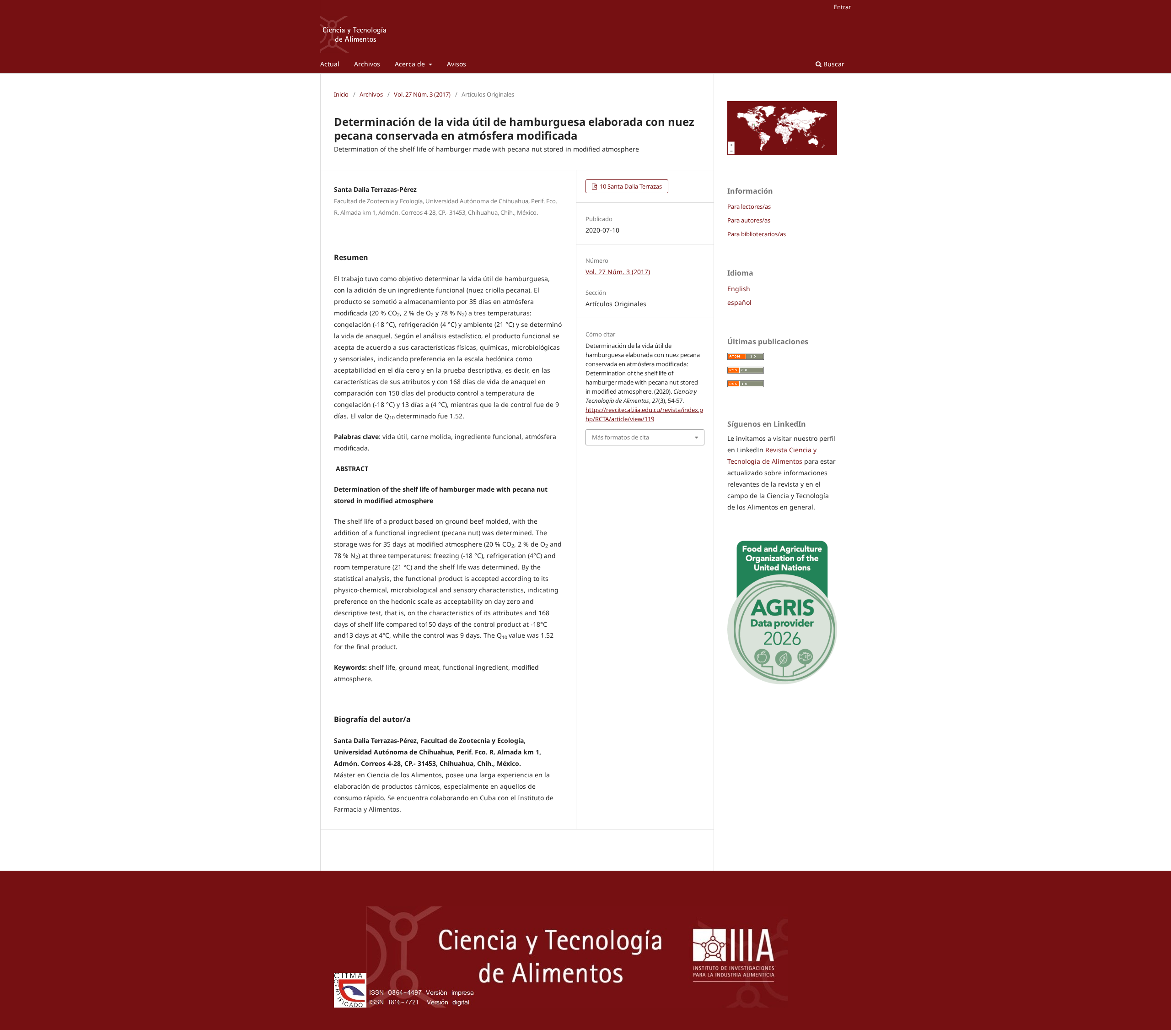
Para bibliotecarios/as (756, 234)
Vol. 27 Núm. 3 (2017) (422, 94)
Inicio (341, 94)
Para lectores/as (749, 206)
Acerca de (411, 64)
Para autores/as (748, 220)
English (738, 288)
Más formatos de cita (620, 437)
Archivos (367, 64)
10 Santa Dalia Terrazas (630, 186)
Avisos (456, 64)
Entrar (842, 7)
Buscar (833, 64)
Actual (329, 64)
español (739, 302)
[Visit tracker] (782, 152)
